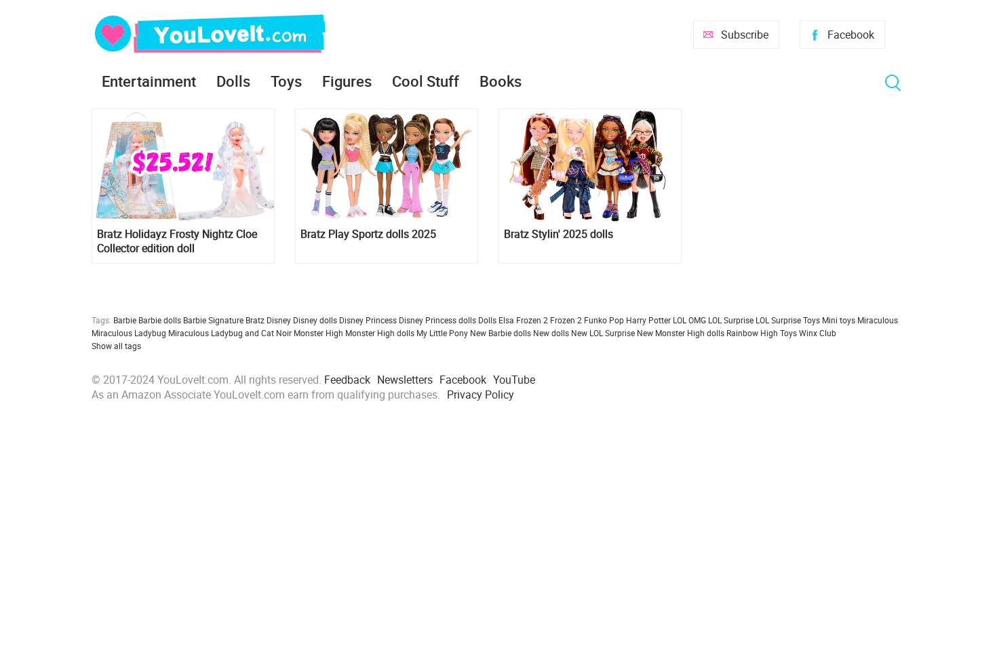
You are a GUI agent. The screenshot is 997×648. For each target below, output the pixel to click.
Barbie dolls (159, 320)
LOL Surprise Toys (788, 320)
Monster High (318, 332)
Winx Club (817, 332)
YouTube (514, 379)
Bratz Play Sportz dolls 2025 (368, 234)
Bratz (255, 320)
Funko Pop (604, 320)
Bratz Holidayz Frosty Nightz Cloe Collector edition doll (177, 241)
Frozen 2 (566, 320)
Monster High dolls (379, 332)
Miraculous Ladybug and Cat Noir (230, 332)
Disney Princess (368, 320)
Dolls (233, 81)
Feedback (347, 379)
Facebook (850, 34)
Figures (347, 81)
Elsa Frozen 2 (523, 320)
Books (501, 81)
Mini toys (838, 320)
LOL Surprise (731, 320)
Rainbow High (752, 332)
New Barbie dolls (500, 332)
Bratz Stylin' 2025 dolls (558, 234)
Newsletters (405, 379)
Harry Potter (648, 320)
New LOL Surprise (603, 332)
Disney (279, 320)
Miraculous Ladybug (129, 332)
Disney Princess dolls (437, 320)
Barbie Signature (213, 320)
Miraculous (877, 320)
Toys (286, 81)
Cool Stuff (425, 81)
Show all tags (116, 345)
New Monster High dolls (680, 332)
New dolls (551, 332)
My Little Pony (442, 332)
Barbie (124, 320)
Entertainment (149, 81)
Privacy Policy (480, 394)
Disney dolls (315, 320)
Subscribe (744, 34)
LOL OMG (689, 320)
